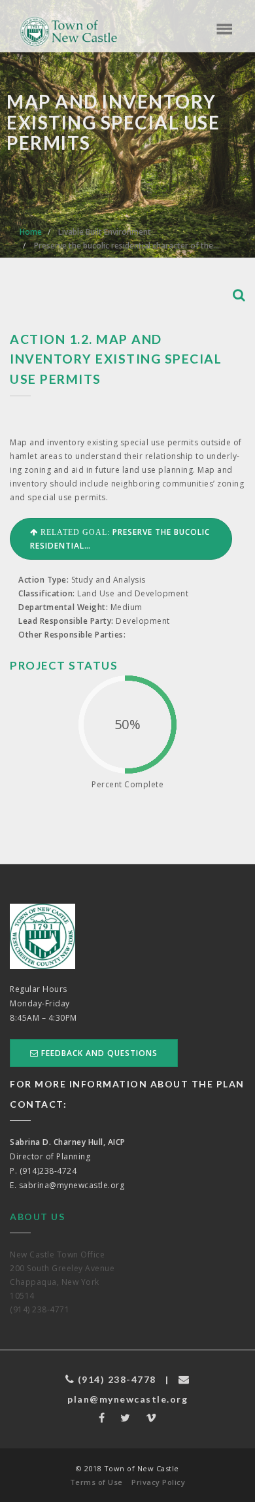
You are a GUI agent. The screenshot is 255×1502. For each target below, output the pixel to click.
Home (31, 231)
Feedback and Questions (98, 1053)
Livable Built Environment (104, 231)
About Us (37, 1216)
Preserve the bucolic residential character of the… (126, 245)
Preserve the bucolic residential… (120, 538)
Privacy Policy (158, 1482)
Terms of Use (96, 1482)
